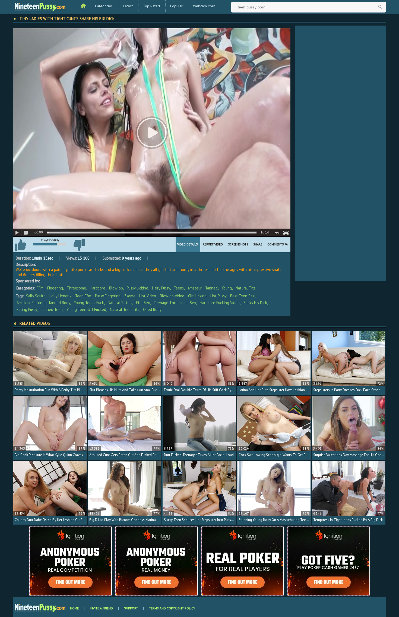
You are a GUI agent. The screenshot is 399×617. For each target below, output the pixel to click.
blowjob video (172, 295)
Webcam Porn (204, 6)
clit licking (197, 295)
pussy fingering (108, 295)
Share (257, 244)
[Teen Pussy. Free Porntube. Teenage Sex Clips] (40, 6)
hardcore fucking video (220, 302)
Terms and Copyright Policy (172, 608)
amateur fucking (31, 302)
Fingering (55, 288)
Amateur (194, 288)
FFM (40, 288)
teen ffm (83, 295)
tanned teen (52, 309)
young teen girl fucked (86, 309)
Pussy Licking (137, 288)
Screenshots (238, 244)
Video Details (187, 244)
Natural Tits (245, 288)
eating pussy (27, 309)
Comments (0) (277, 244)
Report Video (213, 244)
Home (74, 608)
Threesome (76, 288)
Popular (176, 6)
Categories (104, 6)
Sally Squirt (35, 295)
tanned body (59, 302)
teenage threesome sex (175, 302)
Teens (179, 288)
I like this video (20, 245)
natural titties (120, 302)
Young (226, 288)
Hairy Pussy (161, 288)
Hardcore (97, 288)
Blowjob (116, 288)
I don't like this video (79, 245)
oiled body (152, 309)
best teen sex (242, 295)
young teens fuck (89, 302)
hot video (147, 295)
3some (129, 295)
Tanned (211, 288)
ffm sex (143, 302)
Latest (128, 6)
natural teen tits (124, 309)
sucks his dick (255, 302)
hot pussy (218, 295)
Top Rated (151, 6)
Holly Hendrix (60, 295)
